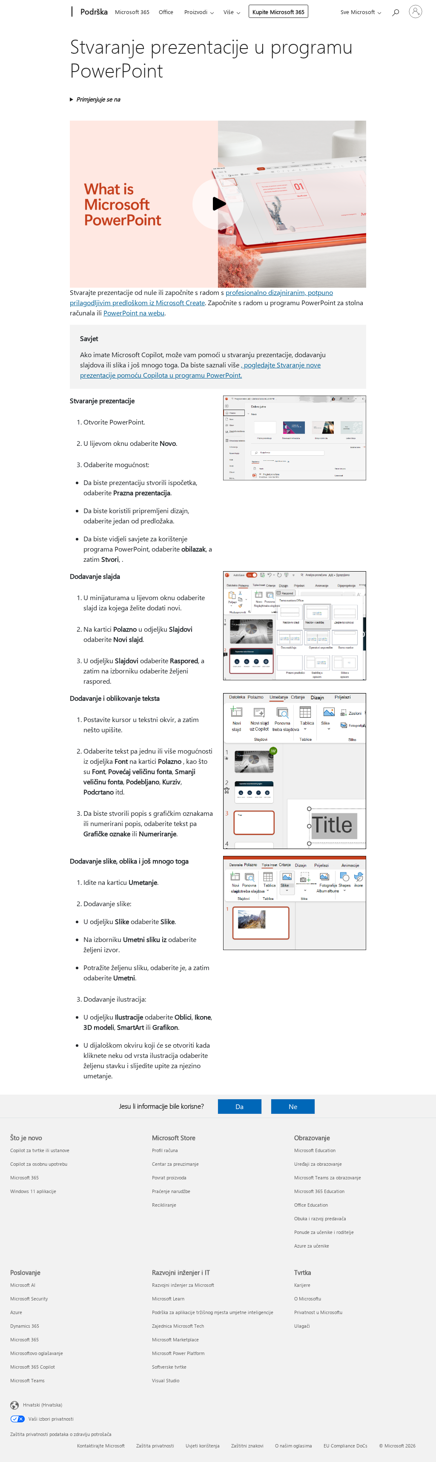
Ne (293, 1106)
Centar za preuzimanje (175, 1164)
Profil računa (165, 1150)
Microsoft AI (22, 1285)
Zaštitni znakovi (247, 1445)
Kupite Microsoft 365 (278, 11)
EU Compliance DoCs (345, 1445)
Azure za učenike (311, 1245)
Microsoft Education (315, 1150)
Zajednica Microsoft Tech (178, 1326)
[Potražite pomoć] (395, 10)
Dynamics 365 (24, 1326)
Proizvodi (195, 11)
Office (166, 11)
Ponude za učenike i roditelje (324, 1232)
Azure (16, 1312)
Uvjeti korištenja (203, 1445)
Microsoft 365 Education (319, 1191)
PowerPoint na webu (133, 312)
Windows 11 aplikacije (33, 1191)
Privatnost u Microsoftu (318, 1312)
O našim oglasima (293, 1445)
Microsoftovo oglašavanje (36, 1353)
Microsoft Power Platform (178, 1353)
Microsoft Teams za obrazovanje (327, 1177)
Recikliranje (164, 1205)
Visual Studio (165, 1380)
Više (229, 11)
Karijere (302, 1285)
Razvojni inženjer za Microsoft (183, 1285)
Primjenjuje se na (98, 99)
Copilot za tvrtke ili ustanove (39, 1150)
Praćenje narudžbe (171, 1191)
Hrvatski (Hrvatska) (42, 1404)
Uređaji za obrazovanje (318, 1164)
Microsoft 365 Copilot (32, 1367)
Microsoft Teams (27, 1380)
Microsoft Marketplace (175, 1339)
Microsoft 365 (132, 11)
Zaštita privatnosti (155, 1445)
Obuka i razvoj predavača (320, 1218)
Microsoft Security (29, 1298)
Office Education (311, 1205)
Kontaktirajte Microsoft (101, 1445)
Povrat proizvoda (169, 1177)
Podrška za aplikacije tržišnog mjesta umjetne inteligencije (212, 1312)
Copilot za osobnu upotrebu (38, 1164)
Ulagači (302, 1326)
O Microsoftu (307, 1298)
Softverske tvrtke (169, 1367)
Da (239, 1106)
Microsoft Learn (168, 1298)
